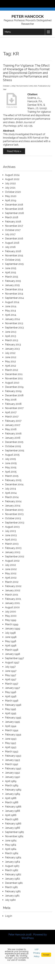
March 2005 (11, 476)
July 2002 (10, 565)
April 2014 (10, 314)
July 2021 (10, 187)
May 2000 (10, 615)
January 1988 (12, 810)
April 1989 (10, 781)
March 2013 (11, 340)
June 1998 (10, 637)
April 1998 (10, 645)
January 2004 (12, 505)
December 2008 (14, 395)
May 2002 (10, 573)
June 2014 (10, 306)
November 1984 (14, 836)
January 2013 (12, 348)
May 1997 (10, 675)
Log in (8, 915)
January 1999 (12, 628)
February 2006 (13, 433)
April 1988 (10, 798)
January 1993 (12, 760)
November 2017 (14, 225)
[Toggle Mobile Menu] (52, 3)
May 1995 (10, 709)
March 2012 (11, 370)
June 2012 (10, 357)
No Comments (22, 86)
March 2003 (11, 543)
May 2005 (10, 467)
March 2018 (11, 217)
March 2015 (11, 276)
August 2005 (12, 454)
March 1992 (11, 764)
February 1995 (13, 717)
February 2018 (13, 221)
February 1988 (13, 806)
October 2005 (13, 446)
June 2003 (11, 535)
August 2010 (12, 382)
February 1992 (13, 768)
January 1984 (12, 861)
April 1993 (10, 747)
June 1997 (10, 671)
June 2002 (11, 569)
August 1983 (12, 866)
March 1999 (11, 624)
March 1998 (11, 649)
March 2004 (12, 497)
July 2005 (10, 459)
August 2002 (12, 560)
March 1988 (11, 802)
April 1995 (10, 713)
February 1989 (13, 789)
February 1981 (13, 891)
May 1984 (10, 844)
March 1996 (11, 700)
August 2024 (12, 175)
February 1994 (13, 734)
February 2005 (13, 480)
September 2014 (14, 297)
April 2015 (10, 272)
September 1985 (14, 832)
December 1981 (14, 882)
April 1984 (10, 849)
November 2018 (14, 208)
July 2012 (10, 353)
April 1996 (10, 696)
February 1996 (13, 704)
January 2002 (12, 590)
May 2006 (10, 429)
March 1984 (11, 853)
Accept (46, 955)
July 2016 (10, 247)
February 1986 (13, 823)
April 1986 (10, 815)
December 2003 (14, 509)
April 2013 (10, 336)
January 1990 (12, 776)
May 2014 (10, 310)
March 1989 (11, 785)
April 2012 (10, 365)
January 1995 (12, 721)
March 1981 (11, 887)
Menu (8, 31)
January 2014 (12, 319)
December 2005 (14, 442)
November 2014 (14, 293)
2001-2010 (33, 86)
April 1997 (10, 679)
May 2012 (10, 361)
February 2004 (13, 501)
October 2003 (13, 518)
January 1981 (12, 895)
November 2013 (14, 323)
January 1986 (12, 827)
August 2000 (12, 607)
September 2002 (14, 556)
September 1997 (14, 658)
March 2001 (11, 594)
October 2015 (12, 259)
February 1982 (13, 874)
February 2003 (13, 548)
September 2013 (14, 327)
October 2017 (12, 230)
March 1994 (11, 730)
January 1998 (12, 654)
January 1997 (12, 687)
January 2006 (12, 437)
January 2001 (12, 603)
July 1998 (10, 632)
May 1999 (10, 620)
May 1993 (10, 743)
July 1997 (10, 666)
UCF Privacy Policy (36, 952)
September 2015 (14, 264)
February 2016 (13, 251)
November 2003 (14, 514)
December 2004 (14, 484)
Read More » (14, 151)
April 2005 (10, 471)
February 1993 (13, 755)
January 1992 (12, 772)
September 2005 (14, 450)
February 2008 (13, 403)
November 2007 (14, 408)
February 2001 (13, 598)
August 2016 (12, 242)
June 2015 (10, 268)
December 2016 (14, 238)
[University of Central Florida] (23, 3)
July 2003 (10, 531)
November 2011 (14, 378)
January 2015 (12, 285)
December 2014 (14, 289)
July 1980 (10, 899)
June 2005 (11, 463)
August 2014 (12, 302)
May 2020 (10, 196)
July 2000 (10, 611)
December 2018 (14, 204)
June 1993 (10, 738)
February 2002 (13, 586)
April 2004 (11, 492)
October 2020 (13, 191)
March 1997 (11, 683)
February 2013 (13, 344)
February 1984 (13, 857)
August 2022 (12, 179)
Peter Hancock (27, 16)
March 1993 (11, 751)
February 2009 (13, 391)
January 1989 (12, 793)
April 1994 (10, 726)
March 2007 (11, 416)
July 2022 (10, 183)
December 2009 (14, 386)
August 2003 (12, 526)
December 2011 (14, 374)
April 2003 (10, 539)
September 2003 (14, 522)
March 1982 (11, 870)
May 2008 (10, 399)
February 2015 (13, 280)
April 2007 (10, 412)
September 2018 (14, 213)
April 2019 (10, 200)
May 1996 (10, 692)
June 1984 (10, 840)
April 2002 (10, 577)
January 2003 (12, 552)
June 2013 (10, 331)
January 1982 (12, 878)
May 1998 (10, 641)
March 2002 (11, 581)
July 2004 (10, 488)
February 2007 (13, 420)
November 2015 (14, 255)
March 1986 (11, 819)
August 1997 (12, 662)
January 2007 (12, 425)
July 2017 (10, 234)
